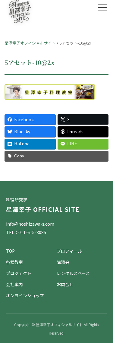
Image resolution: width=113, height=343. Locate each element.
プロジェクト (18, 273)
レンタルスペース (73, 273)
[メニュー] (102, 7)
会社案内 (14, 284)
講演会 (63, 262)
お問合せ (65, 284)
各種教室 (14, 262)
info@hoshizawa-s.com (30, 224)
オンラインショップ (25, 295)
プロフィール (69, 251)
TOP (10, 251)
